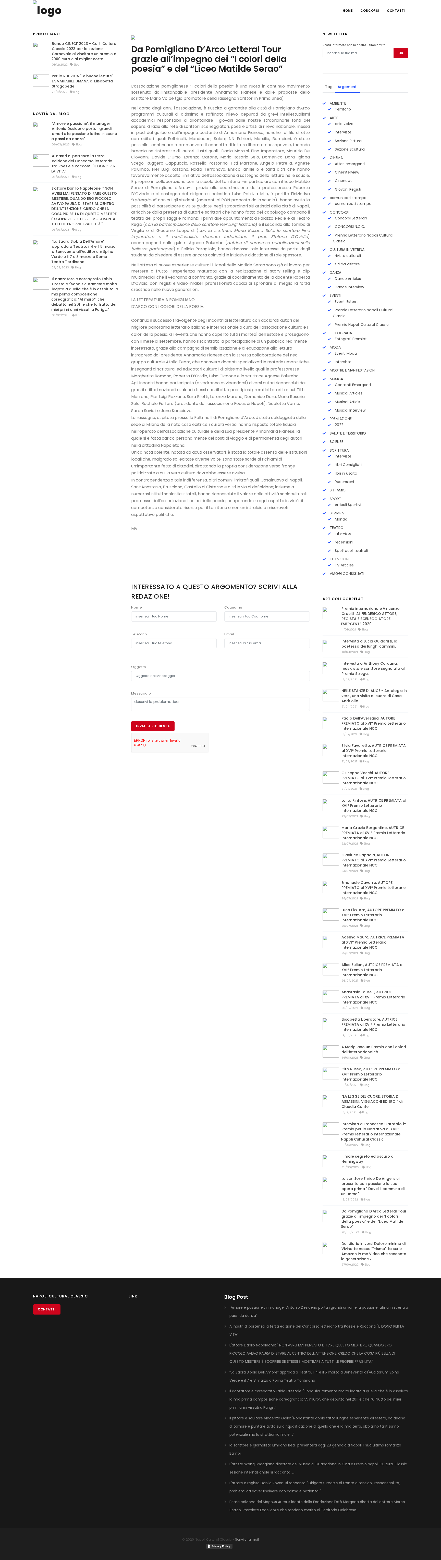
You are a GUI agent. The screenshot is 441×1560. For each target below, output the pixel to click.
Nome (136, 607)
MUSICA (336, 378)
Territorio (342, 109)
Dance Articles (347, 278)
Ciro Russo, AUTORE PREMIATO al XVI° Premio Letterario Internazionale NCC (371, 1074)
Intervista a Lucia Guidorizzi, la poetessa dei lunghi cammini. (369, 644)
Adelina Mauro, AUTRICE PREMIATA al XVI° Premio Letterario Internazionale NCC (372, 942)
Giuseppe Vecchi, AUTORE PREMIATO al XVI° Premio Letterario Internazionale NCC (373, 778)
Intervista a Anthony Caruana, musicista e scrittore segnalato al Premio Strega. (373, 668)
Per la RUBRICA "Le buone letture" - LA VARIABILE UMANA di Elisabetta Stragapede (84, 81)
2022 (338, 424)
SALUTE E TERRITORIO (347, 433)
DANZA (335, 272)
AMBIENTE (337, 103)
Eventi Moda (345, 353)
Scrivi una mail (247, 1539)
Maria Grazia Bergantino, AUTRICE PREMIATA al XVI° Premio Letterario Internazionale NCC (373, 832)
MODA (335, 347)
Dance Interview (349, 287)
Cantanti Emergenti (352, 384)
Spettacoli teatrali (351, 550)
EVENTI (335, 295)
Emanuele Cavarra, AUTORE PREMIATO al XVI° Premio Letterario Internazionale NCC (373, 887)
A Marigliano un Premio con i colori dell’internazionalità (373, 1049)
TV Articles (344, 565)
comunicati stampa (347, 197)
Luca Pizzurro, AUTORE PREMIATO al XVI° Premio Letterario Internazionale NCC (373, 915)
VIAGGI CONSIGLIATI (346, 573)
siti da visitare (347, 264)
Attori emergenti (349, 163)
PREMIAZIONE (340, 418)
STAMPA (336, 513)
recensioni (343, 542)
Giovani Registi (347, 189)
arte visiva (343, 123)
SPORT (335, 498)
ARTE (333, 117)
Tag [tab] (329, 86)
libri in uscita (345, 473)
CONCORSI (339, 212)
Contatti (396, 10)
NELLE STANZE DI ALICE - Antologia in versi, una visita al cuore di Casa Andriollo (374, 695)
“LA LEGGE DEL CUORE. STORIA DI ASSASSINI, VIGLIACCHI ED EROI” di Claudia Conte (371, 1101)
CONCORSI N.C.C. (349, 226)
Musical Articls (347, 401)
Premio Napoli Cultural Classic (361, 324)
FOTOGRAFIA (340, 333)
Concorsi (369, 10)
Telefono (139, 634)
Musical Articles (348, 393)
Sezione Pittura (348, 140)
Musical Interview (350, 410)
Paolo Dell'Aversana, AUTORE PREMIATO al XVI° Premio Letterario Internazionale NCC (373, 723)
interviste (342, 132)
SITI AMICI (337, 490)
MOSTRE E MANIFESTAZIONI (352, 370)
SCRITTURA (339, 450)
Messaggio (141, 693)
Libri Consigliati (348, 464)
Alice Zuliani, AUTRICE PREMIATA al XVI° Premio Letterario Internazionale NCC (372, 969)
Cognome (233, 607)
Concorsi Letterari (350, 218)
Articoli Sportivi (347, 504)
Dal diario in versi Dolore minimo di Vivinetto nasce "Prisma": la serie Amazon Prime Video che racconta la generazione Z (373, 1251)
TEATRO (336, 527)
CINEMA (336, 157)
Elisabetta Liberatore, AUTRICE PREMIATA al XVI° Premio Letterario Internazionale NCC (373, 1024)
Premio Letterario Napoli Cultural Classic (363, 238)
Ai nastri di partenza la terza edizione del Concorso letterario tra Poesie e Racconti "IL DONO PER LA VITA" (83, 163)
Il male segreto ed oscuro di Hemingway (367, 1159)
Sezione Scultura (349, 149)
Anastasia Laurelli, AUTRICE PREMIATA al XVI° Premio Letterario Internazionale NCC (373, 997)
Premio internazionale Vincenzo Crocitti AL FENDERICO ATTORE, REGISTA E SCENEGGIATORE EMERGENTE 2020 (370, 616)
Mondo (340, 519)
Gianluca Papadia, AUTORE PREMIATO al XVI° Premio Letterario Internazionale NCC (373, 860)
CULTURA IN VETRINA (346, 249)
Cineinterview (346, 172)
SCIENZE (336, 441)
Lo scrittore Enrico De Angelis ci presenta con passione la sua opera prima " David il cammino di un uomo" (373, 1186)
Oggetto (138, 666)
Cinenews (343, 180)
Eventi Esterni (346, 301)
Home (348, 10)
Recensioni (344, 481)
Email (229, 634)
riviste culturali (347, 255)
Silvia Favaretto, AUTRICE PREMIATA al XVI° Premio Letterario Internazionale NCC (373, 750)
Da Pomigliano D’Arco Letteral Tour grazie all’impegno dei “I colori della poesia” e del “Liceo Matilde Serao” (374, 1219)
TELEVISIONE (339, 559)
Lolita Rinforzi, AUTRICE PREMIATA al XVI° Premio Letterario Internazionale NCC (373, 805)
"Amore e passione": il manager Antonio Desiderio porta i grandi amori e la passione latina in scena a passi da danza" (84, 131)
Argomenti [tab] (347, 86)
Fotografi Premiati (351, 338)
